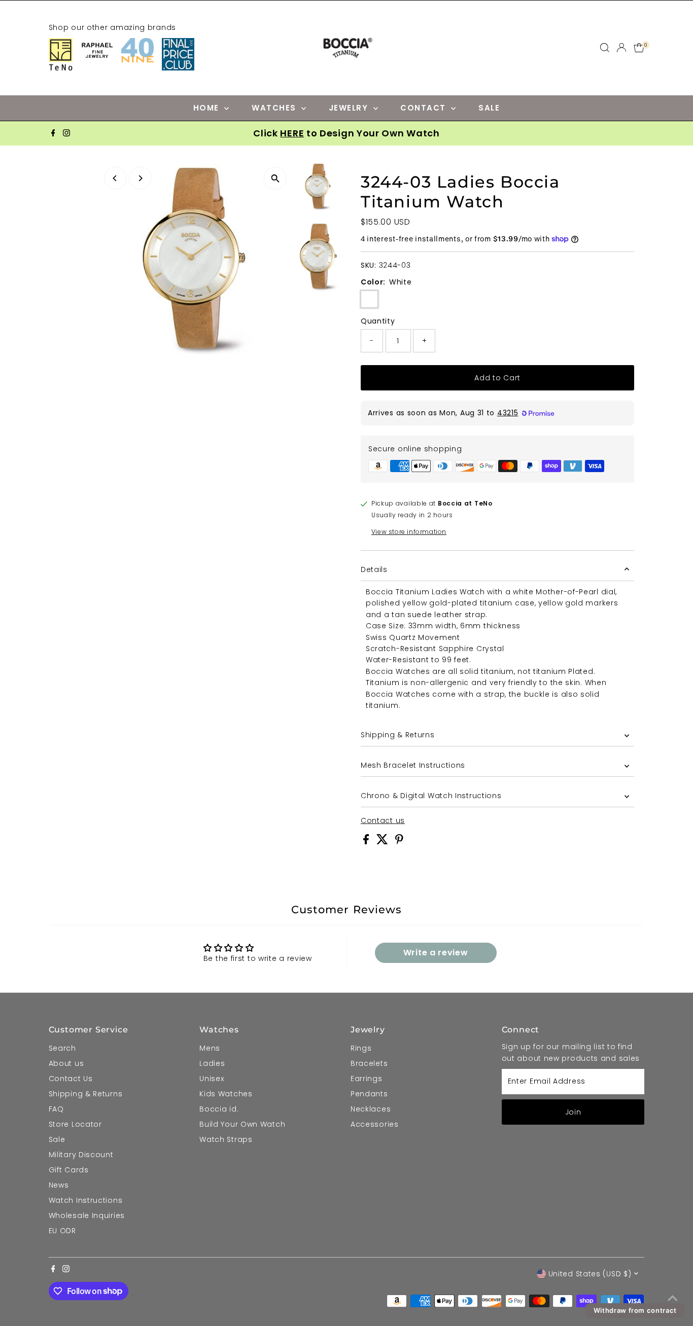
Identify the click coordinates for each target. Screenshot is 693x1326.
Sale (57, 1139)
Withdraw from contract (635, 1310)
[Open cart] (639, 47)
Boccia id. (218, 1109)
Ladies (212, 1063)
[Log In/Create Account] (621, 47)
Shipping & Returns (398, 735)
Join (573, 1112)
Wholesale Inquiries (87, 1215)
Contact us (383, 820)
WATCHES (275, 107)
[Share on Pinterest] (399, 842)
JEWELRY (350, 107)
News (59, 1185)
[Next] (140, 178)
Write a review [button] (435, 952)
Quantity (378, 321)
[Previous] (115, 178)
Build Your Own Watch (242, 1124)
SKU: (368, 265)
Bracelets (369, 1063)
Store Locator (75, 1124)
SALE (489, 107)
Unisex (211, 1078)
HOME (207, 107)
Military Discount (81, 1155)
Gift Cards (69, 1170)
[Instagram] (66, 133)
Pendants (369, 1094)
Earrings (367, 1078)
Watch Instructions (86, 1200)
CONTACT (424, 107)
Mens (209, 1048)
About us (66, 1063)
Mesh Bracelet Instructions (413, 765)
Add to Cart (497, 378)
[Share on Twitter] (383, 842)
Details (374, 569)
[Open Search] (604, 47)
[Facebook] (53, 133)
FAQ (56, 1109)
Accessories (375, 1124)
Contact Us (71, 1078)
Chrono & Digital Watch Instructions (431, 796)
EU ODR (62, 1231)
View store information (408, 532)
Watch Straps (225, 1139)
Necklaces (371, 1109)
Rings (361, 1048)
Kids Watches (225, 1094)
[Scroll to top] (673, 1298)
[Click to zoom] (275, 178)
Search (62, 1048)
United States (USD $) (590, 1274)
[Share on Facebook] (367, 842)
